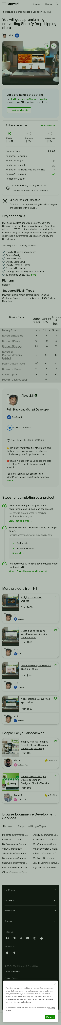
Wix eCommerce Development (46, 848)
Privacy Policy (11, 978)
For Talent (9, 900)
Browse (36, 4)
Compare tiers (47, 125)
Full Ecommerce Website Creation (29, 99)
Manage (50, 1017)
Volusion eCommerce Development (46, 853)
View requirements (19, 520)
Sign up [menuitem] (48, 4)
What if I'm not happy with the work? (28, 571)
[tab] (8, 826)
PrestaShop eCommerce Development (46, 839)
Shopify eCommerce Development (46, 835)
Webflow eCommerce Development (46, 858)
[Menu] (4, 4)
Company (9, 921)
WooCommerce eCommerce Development (46, 844)
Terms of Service (12, 971)
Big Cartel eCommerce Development (46, 867)
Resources (10, 911)
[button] (17, 35)
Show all (16, 553)
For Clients (10, 890)
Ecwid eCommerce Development (46, 863)
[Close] (54, 984)
